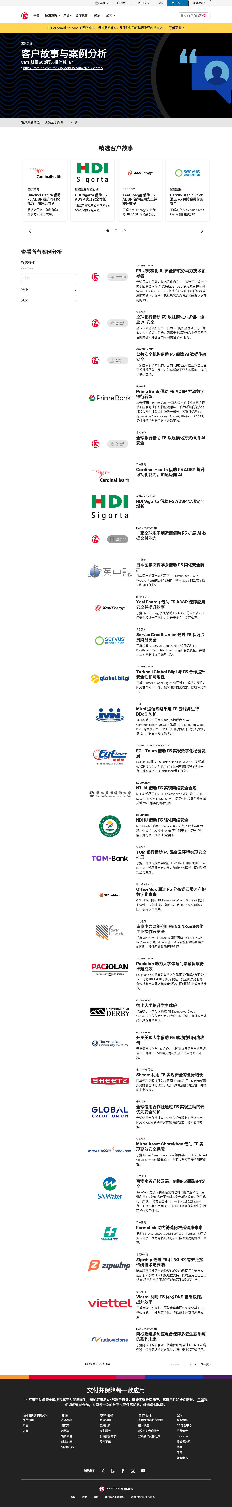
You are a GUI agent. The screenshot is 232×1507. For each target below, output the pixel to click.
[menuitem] (102, 3)
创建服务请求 (108, 1436)
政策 (84, 1497)
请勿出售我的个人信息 (143, 1497)
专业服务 (105, 1431)
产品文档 (66, 1420)
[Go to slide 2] (116, 230)
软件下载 (105, 1441)
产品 (25, 1425)
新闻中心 (182, 1458)
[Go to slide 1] (107, 230)
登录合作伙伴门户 (149, 1436)
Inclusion (182, 1436)
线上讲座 (66, 1441)
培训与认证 (68, 1447)
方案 (25, 1431)
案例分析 (26, 43)
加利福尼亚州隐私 (114, 1497)
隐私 (96, 1497)
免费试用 (28, 1420)
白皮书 (65, 1425)
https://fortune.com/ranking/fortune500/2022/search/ (63, 68)
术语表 (65, 1431)
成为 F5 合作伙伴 (148, 1431)
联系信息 (182, 1420)
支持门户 (105, 1425)
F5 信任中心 (184, 1425)
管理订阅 (105, 1420)
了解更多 (175, 28)
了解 (200, 1400)
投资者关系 (183, 1441)
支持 (160, 3)
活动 (179, 1452)
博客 (179, 1447)
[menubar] (116, 3)
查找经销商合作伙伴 (150, 1420)
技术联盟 (143, 1425)
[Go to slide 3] (124, 230)
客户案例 (66, 1436)
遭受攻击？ (199, 3)
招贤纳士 (182, 1431)
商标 (72, 1497)
